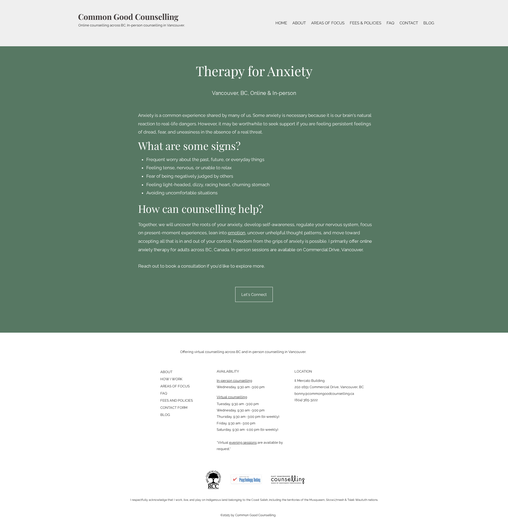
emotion (236, 232)
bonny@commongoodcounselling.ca (324, 394)
